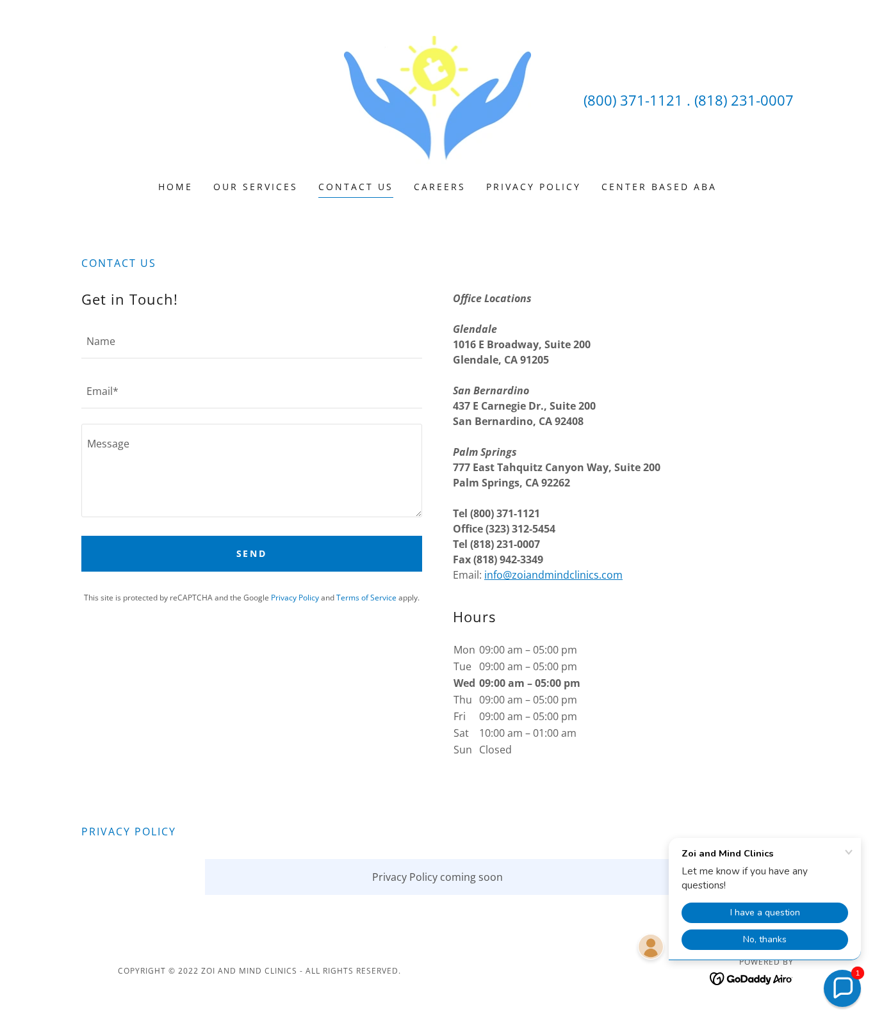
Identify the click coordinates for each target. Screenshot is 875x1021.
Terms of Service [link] (366, 597)
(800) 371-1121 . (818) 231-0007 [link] (689, 99)
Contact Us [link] (355, 187)
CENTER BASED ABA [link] (659, 187)
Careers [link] (440, 187)
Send (252, 553)
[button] (842, 988)
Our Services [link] (255, 187)
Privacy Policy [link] (533, 187)
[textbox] (251, 341)
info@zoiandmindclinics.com (553, 575)
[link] (438, 99)
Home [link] (175, 187)
